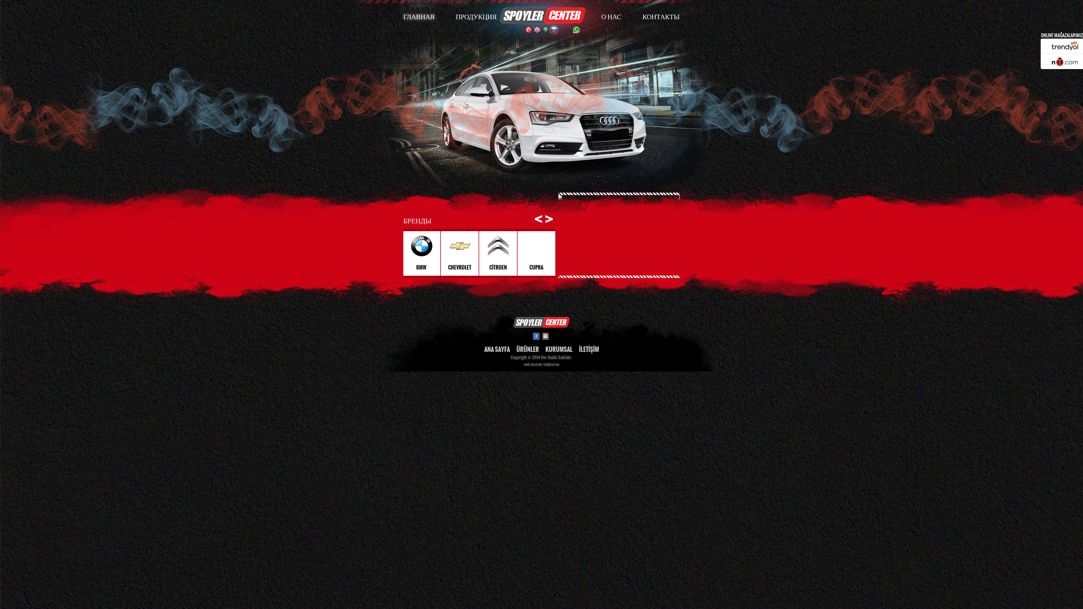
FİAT (460, 268)
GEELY (537, 268)
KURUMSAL (559, 349)
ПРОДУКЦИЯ (476, 16)
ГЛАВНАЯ (419, 16)
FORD (499, 268)
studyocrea (551, 364)
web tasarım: (533, 364)
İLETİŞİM (589, 349)
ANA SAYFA (497, 349)
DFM (422, 268)
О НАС (611, 16)
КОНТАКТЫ (661, 16)
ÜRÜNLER (527, 349)
